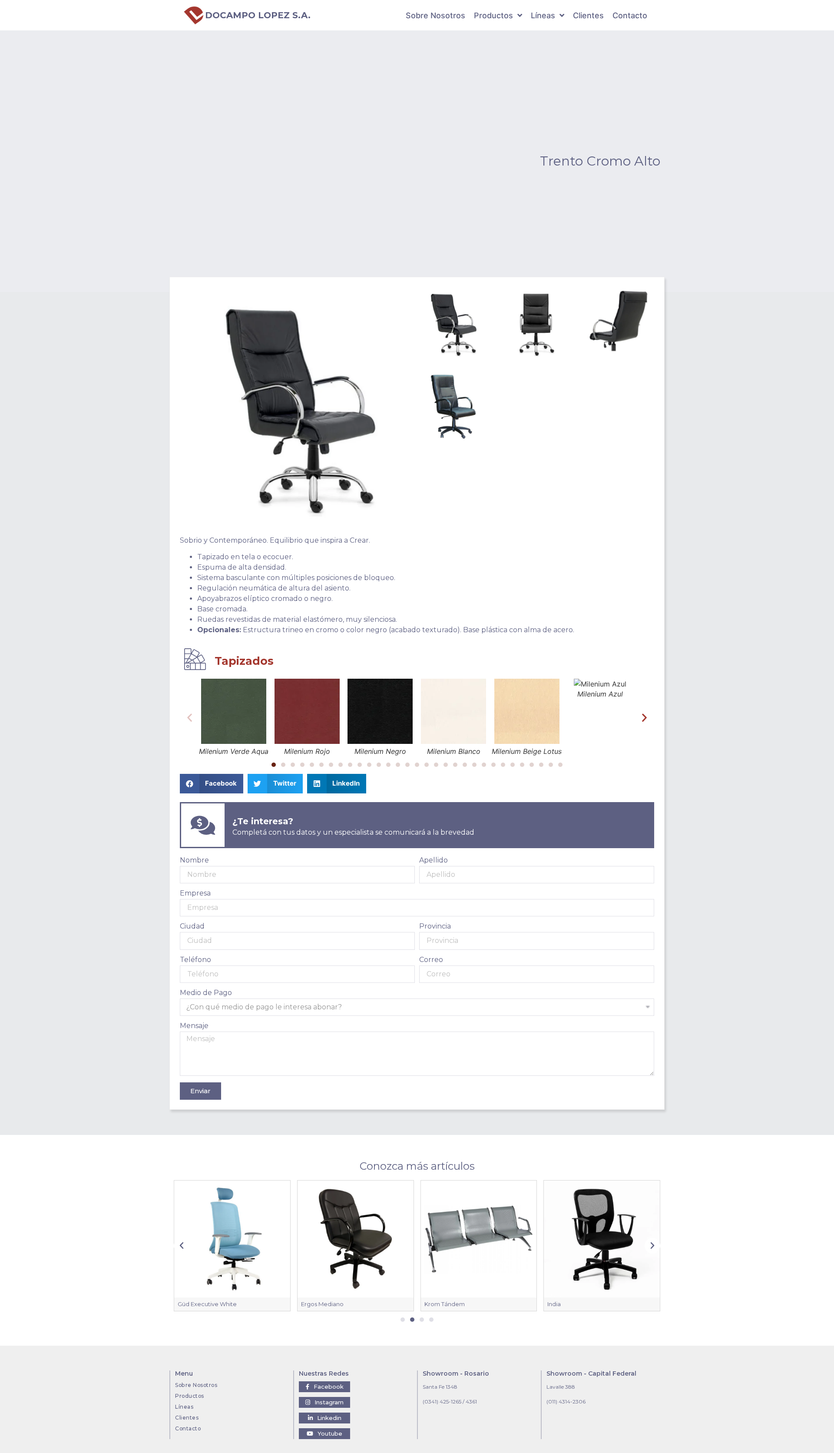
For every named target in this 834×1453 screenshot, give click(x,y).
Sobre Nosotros (196, 1385)
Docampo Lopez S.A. (258, 15)
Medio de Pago (206, 993)
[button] (273, 765)
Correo (431, 960)
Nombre (194, 860)
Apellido (433, 860)
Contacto (188, 1428)
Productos (189, 1396)
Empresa (195, 893)
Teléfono (195, 960)
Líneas (184, 1406)
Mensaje (194, 1026)
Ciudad (192, 926)
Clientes (187, 1417)
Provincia (435, 926)
